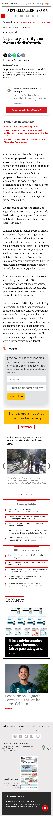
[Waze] (49, 747)
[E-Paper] (46, 3)
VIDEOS (26, 427)
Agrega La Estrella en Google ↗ (26, 110)
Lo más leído (26, 504)
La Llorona (45, 22)
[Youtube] (38, 15)
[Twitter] (5, 55)
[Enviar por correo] (23, 55)
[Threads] (16, 15)
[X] (22, 15)
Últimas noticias (26, 550)
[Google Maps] (43, 747)
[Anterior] (4, 466)
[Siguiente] (49, 466)
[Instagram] (33, 15)
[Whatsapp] (14, 55)
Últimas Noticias (27, 22)
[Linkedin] (19, 55)
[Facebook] (27, 15)
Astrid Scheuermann (18, 60)
